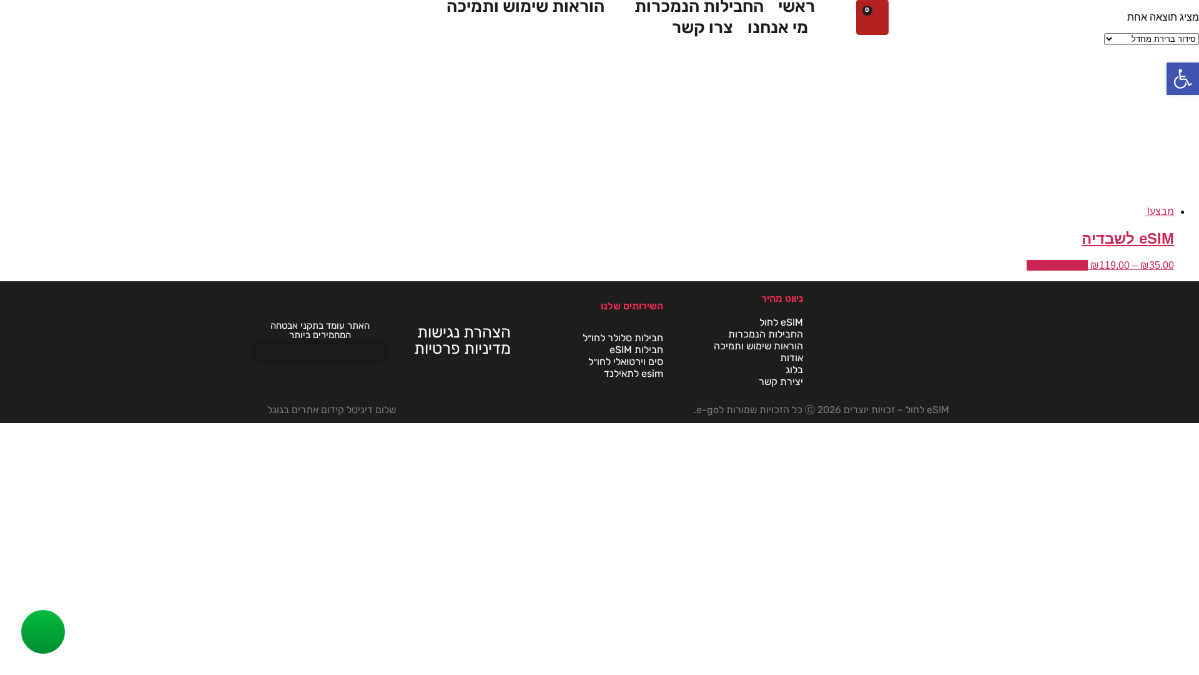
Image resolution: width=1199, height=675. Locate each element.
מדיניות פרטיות (462, 348)
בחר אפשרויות (1057, 265)
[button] (1183, 78)
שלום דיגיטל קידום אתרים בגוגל (331, 410)
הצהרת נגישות (464, 331)
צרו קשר (702, 28)
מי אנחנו (778, 28)
